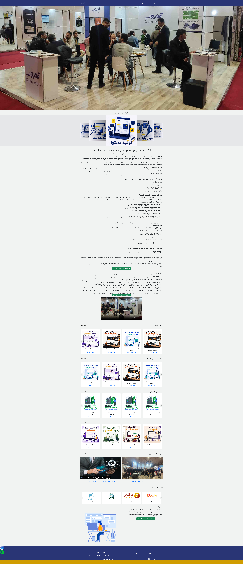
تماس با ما (142, 3)
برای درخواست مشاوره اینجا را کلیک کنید (121, 268)
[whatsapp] (154, 559)
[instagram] (149, 559)
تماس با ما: (103, 558)
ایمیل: (107, 559)
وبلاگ (151, 3)
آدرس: (101, 555)
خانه (162, 3)
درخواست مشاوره (135, 3)
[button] (81, 130)
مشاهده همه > (83, 325)
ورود (129, 3)
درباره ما (147, 3)
